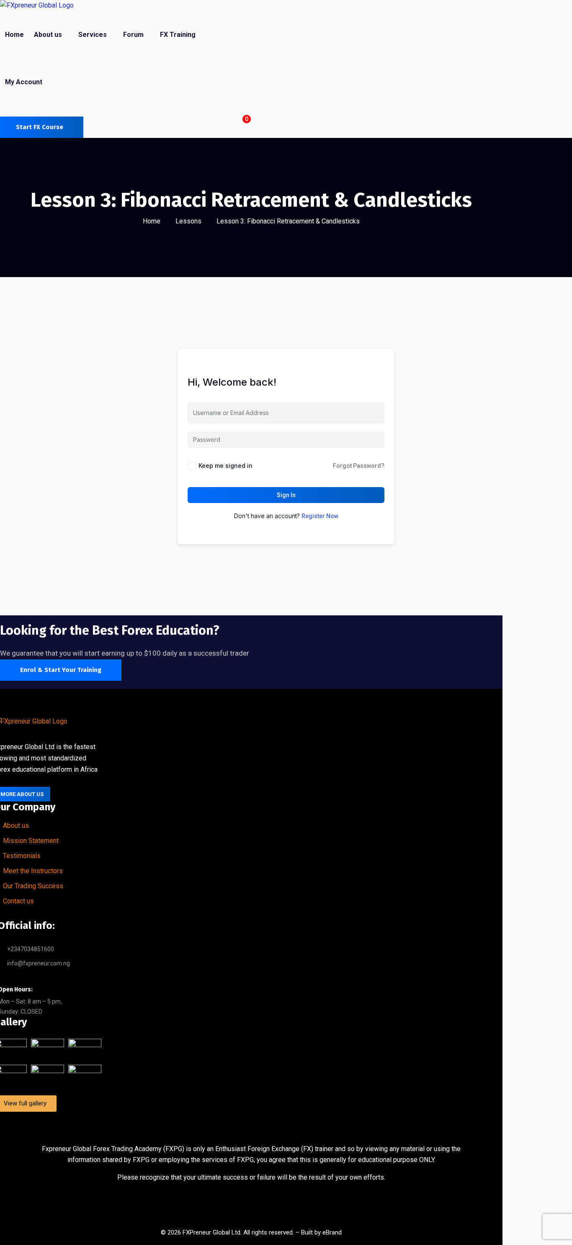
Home (151, 221)
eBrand (332, 1232)
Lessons (188, 221)
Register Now (319, 516)
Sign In (286, 495)
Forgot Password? (358, 465)
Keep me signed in (225, 465)
